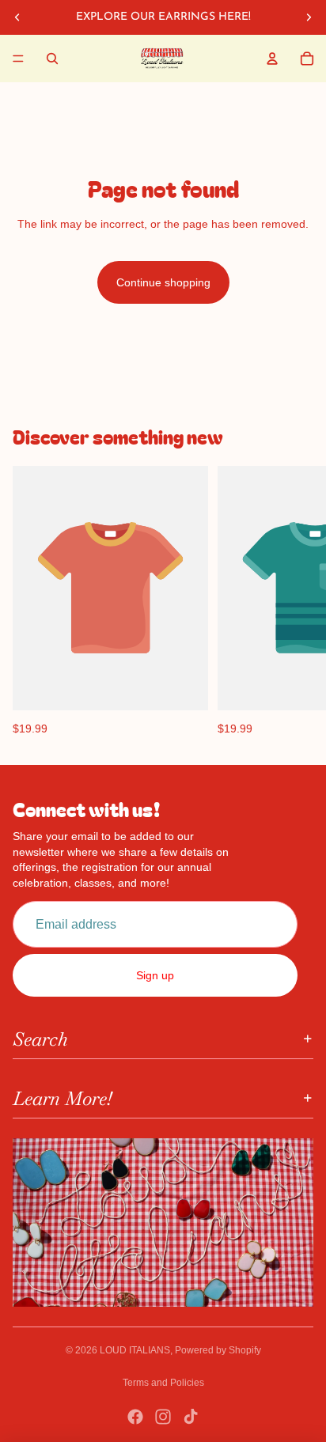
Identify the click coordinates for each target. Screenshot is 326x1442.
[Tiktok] (190, 1416)
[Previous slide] (17, 17)
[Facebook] (135, 1416)
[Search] (52, 58)
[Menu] (18, 58)
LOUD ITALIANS (135, 1350)
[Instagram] (163, 1416)
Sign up (155, 975)
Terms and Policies (163, 1382)
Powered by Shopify (218, 1350)
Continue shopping (163, 282)
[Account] (272, 58)
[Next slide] (308, 17)
